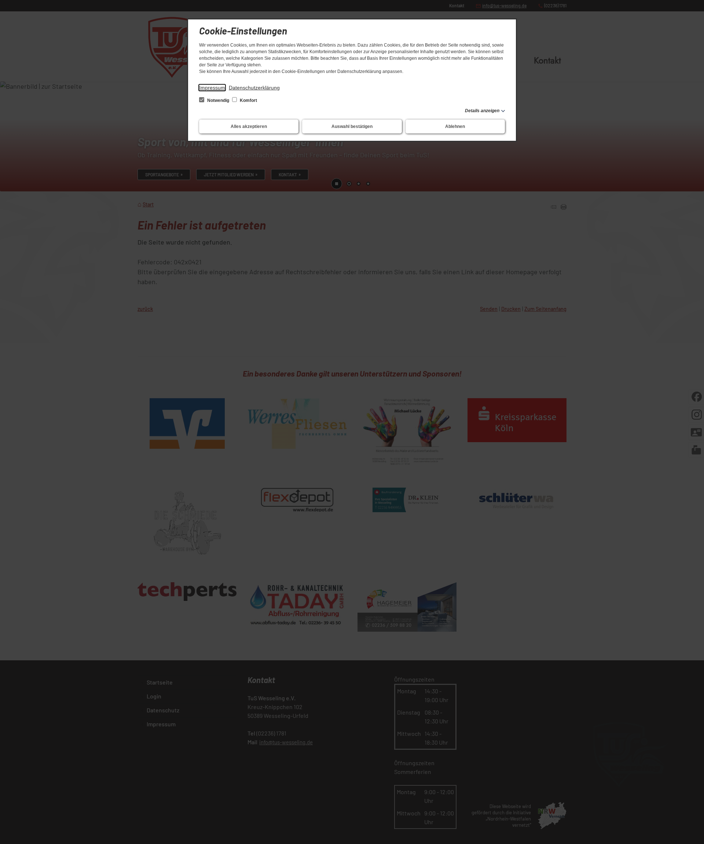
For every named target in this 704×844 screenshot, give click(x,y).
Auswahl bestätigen (352, 126)
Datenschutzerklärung (254, 88)
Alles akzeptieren (249, 126)
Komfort (248, 100)
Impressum (212, 88)
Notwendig (218, 100)
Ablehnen (455, 126)
